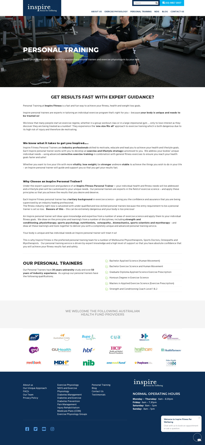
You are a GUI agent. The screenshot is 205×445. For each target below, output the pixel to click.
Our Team (28, 395)
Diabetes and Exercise (69, 398)
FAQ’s (26, 391)
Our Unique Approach (35, 388)
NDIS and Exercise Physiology (67, 389)
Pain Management (67, 405)
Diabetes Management (69, 395)
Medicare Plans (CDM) (69, 411)
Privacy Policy (30, 398)
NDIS (156, 12)
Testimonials (98, 395)
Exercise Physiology (116, 12)
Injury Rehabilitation (68, 408)
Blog (165, 12)
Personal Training (141, 12)
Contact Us (177, 12)
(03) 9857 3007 (173, 3)
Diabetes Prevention (68, 401)
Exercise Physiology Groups (72, 414)
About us (96, 12)
